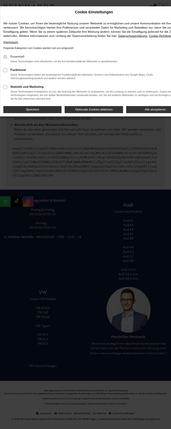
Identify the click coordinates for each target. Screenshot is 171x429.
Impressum (10, 42)
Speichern (32, 109)
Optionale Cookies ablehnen (94, 109)
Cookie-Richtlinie (160, 36)
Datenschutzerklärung (132, 36)
